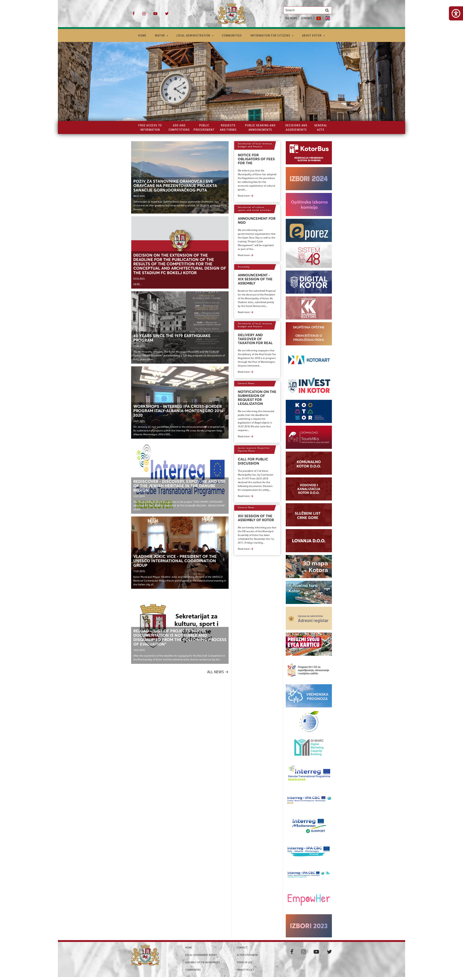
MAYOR (160, 35)
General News (246, 383)
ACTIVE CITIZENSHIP (247, 955)
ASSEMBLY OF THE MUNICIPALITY (202, 962)
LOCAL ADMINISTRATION (194, 35)
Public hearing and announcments (260, 127)
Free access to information (150, 127)
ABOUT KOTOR (312, 35)
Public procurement (204, 127)
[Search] (327, 10)
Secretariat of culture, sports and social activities (254, 209)
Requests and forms (228, 127)
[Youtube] (155, 15)
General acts (320, 127)
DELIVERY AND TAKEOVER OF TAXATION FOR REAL (255, 339)
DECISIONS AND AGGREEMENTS (296, 127)
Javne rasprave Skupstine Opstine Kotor (253, 449)
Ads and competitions (179, 127)
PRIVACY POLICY (245, 970)
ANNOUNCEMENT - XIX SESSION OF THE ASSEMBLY (255, 279)
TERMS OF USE (244, 962)
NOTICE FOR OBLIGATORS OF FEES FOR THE (256, 159)
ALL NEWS (291, 18)
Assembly (244, 267)
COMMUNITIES (232, 35)
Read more (246, 196)
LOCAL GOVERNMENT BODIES (201, 955)
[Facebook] (133, 15)
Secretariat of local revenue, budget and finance (255, 145)
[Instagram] (144, 15)
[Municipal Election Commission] (309, 204)
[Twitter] (167, 15)
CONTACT (306, 18)
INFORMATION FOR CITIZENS (270, 35)
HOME (142, 35)
